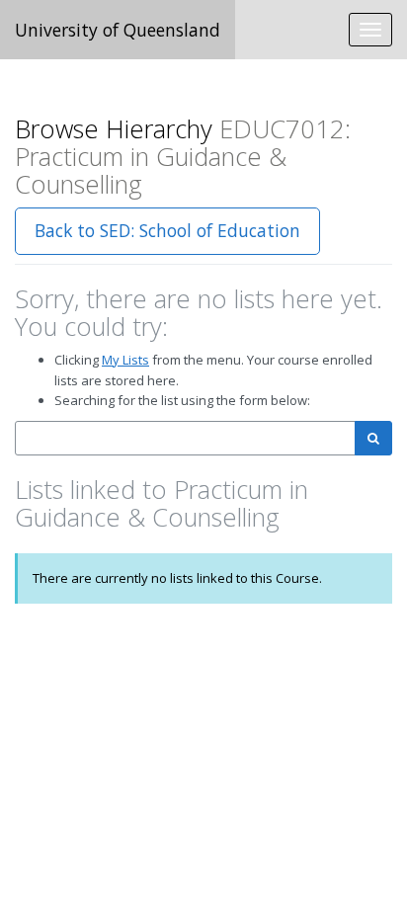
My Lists (125, 360)
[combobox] (185, 438)
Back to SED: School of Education (167, 230)
